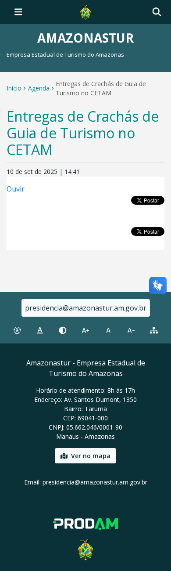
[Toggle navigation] (18, 12)
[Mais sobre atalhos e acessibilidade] (17, 330)
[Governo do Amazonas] (85, 11)
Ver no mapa (90, 456)
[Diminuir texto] (131, 330)
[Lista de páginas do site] (153, 330)
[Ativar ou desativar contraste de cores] (62, 330)
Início (14, 88)
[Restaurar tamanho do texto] (108, 330)
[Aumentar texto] (85, 330)
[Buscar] (157, 12)
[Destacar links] (39, 330)
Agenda (39, 88)
